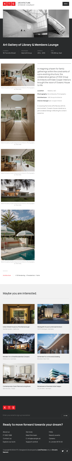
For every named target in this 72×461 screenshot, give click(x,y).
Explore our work (9, 442)
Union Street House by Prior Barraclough (16, 327)
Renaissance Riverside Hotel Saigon (49, 386)
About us (6, 432)
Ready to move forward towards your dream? (33, 424)
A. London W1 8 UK (56, 442)
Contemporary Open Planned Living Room (17, 386)
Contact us (7, 438)
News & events (54, 435)
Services (29, 432)
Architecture (7, 275)
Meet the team (31, 435)
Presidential (31, 275)
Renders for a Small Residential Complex (16, 357)
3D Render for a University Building (48, 357)
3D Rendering (20, 275)
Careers (52, 438)
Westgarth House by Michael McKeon (49, 327)
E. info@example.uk (33, 438)
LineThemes (42, 450)
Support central (32, 442)
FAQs (51, 432)
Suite (38, 275)
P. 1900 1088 (7, 435)
